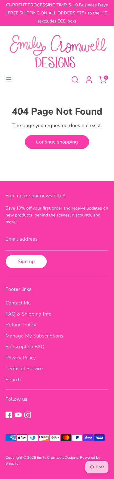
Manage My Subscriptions (34, 335)
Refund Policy (21, 324)
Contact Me (18, 302)
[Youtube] (18, 415)
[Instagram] (27, 415)
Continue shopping (57, 141)
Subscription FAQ (25, 346)
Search (13, 379)
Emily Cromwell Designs (57, 457)
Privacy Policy (21, 357)
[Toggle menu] (8, 79)
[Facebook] (9, 415)
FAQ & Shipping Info (28, 314)
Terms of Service (24, 368)
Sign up (26, 261)
